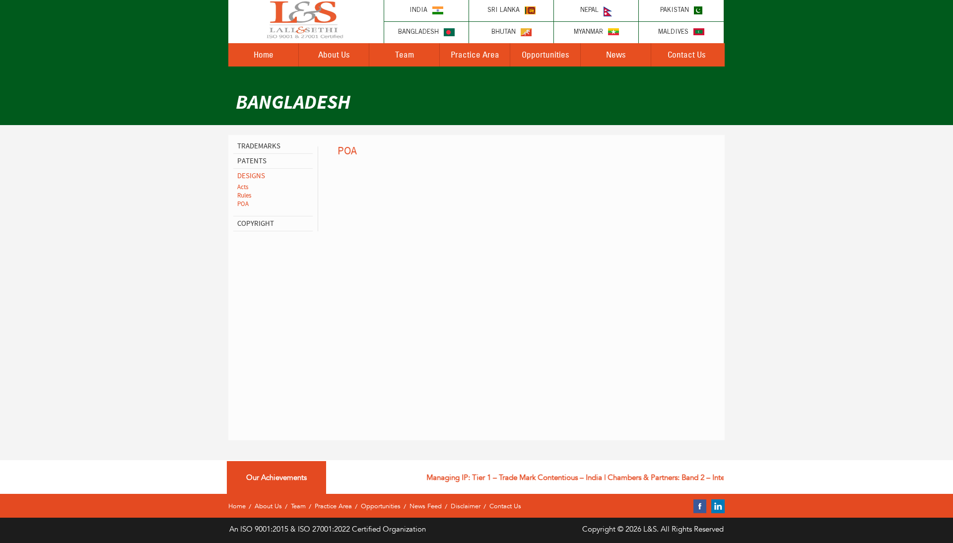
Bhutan (503, 32)
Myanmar (588, 32)
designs (251, 176)
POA (243, 204)
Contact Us (687, 54)
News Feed (425, 506)
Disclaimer (465, 506)
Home (263, 54)
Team (404, 54)
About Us (334, 54)
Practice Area (475, 54)
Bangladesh (418, 32)
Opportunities (545, 54)
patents (252, 161)
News (616, 54)
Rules (244, 196)
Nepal (589, 10)
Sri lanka (503, 10)
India (418, 10)
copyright (255, 223)
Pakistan (674, 10)
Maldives (673, 32)
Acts (242, 187)
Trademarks (258, 146)
